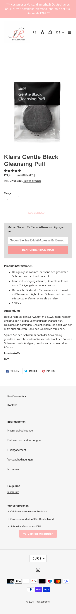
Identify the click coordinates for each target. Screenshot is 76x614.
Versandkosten (32, 180)
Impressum (14, 469)
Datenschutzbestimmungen (24, 440)
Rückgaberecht (16, 449)
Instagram (13, 491)
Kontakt (12, 405)
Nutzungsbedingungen (20, 430)
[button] (13, 170)
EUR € (36, 558)
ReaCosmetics (42, 602)
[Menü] (70, 32)
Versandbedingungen (20, 459)
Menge (7, 193)
